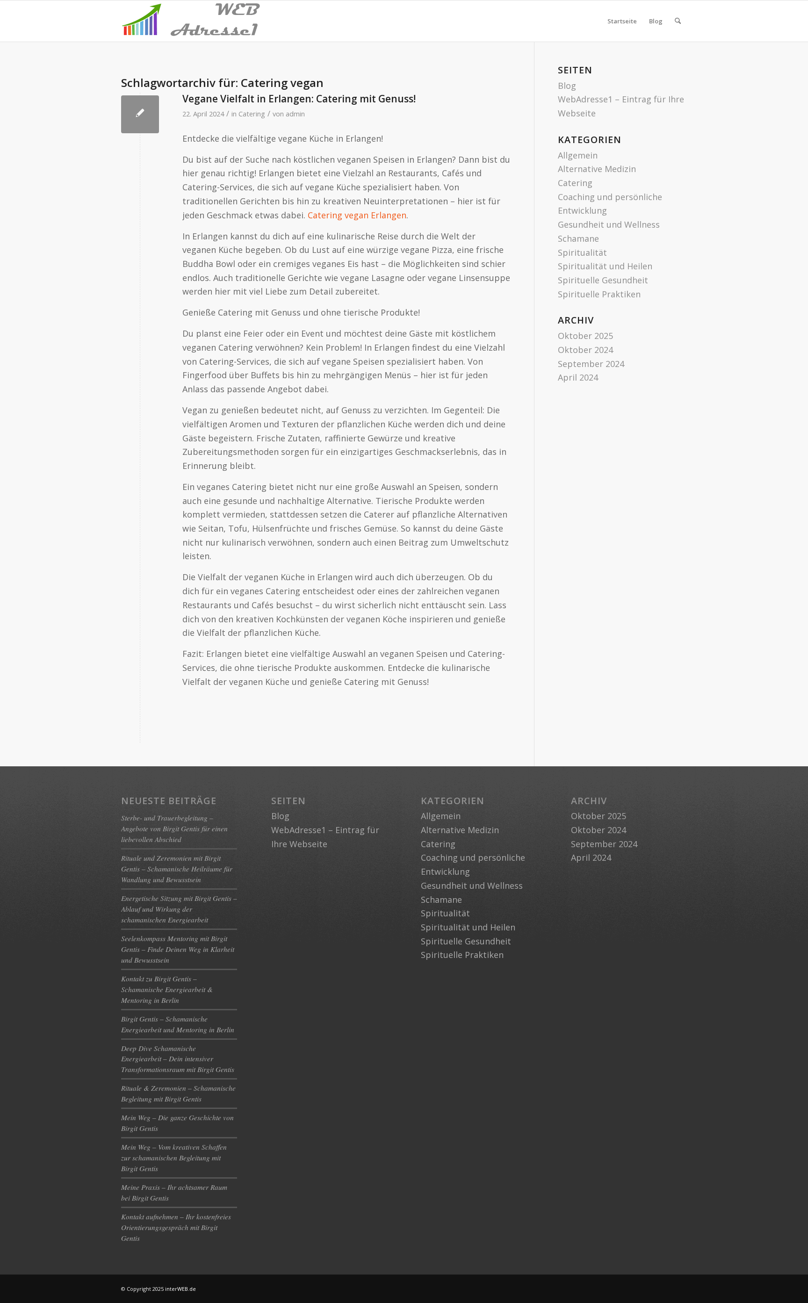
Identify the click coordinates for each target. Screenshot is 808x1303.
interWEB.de (180, 1288)
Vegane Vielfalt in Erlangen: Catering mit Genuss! (299, 98)
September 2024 (591, 363)
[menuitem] (678, 21)
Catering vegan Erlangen (357, 215)
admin (295, 113)
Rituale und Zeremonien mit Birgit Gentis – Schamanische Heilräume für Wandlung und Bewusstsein (176, 868)
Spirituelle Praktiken (599, 294)
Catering (251, 113)
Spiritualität (582, 252)
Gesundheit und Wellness (609, 224)
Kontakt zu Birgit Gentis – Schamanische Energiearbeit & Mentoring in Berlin (167, 989)
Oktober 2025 (585, 335)
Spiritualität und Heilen (605, 266)
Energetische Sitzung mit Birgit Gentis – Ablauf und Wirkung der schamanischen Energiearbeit (179, 908)
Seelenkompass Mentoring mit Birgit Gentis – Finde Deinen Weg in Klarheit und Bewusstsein (177, 949)
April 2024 (578, 377)
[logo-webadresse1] (191, 21)
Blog (656, 21)
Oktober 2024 (585, 349)
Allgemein (578, 155)
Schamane (578, 238)
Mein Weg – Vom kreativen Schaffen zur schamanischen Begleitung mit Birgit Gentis (174, 1157)
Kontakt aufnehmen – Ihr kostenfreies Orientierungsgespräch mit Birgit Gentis (176, 1227)
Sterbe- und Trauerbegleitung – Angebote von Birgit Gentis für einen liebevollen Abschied (174, 828)
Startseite (622, 21)
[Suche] (678, 21)
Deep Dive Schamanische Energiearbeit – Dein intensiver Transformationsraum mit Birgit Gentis (177, 1059)
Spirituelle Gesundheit (603, 280)
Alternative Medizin (597, 168)
